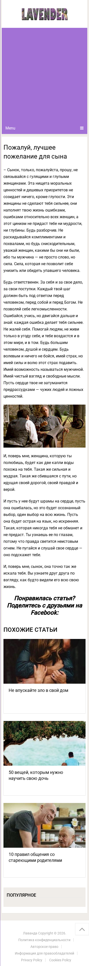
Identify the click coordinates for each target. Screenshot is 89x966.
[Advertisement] (44, 75)
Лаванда (30, 933)
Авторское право (44, 947)
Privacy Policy (31, 960)
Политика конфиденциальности (44, 940)
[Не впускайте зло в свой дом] (44, 661)
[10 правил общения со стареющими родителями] (44, 825)
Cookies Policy (60, 960)
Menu (10, 128)
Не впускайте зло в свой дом (38, 690)
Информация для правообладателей (44, 953)
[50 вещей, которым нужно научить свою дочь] (44, 743)
